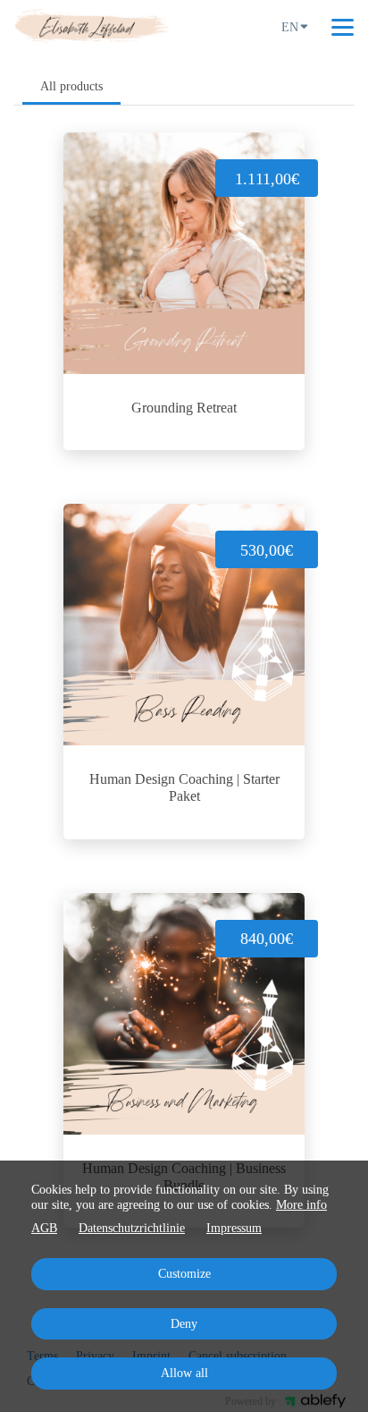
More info (301, 1205)
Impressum (234, 1228)
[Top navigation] (342, 26)
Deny (184, 1324)
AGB (44, 1228)
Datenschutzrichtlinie (132, 1228)
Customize (184, 1273)
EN (289, 27)
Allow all (184, 1373)
